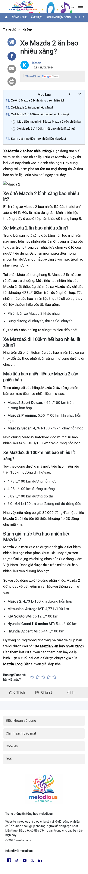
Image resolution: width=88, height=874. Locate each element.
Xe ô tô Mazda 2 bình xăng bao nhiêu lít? (37, 100)
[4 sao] (49, 677)
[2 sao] (37, 677)
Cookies (12, 746)
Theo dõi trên (33, 76)
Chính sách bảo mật (21, 733)
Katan (36, 63)
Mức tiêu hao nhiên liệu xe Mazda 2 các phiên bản (49, 121)
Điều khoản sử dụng (21, 721)
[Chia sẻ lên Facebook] (11, 56)
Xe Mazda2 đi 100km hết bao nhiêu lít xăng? (40, 114)
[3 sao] (43, 677)
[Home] (11, 42)
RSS (9, 759)
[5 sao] (54, 677)
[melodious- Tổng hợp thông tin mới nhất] (24, 6)
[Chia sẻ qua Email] (11, 69)
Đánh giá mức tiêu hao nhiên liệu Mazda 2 (38, 138)
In (73, 692)
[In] (11, 81)
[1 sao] (32, 677)
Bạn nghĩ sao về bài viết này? (14, 677)
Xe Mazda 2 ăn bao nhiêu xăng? (32, 107)
